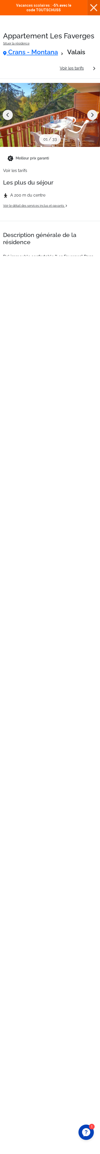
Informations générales (29, 68)
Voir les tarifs (72, 68)
